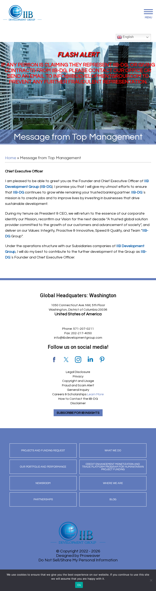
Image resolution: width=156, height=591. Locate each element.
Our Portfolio (43, 466)
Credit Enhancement (113, 467)
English (128, 37)
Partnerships (43, 499)
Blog (112, 499)
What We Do (113, 450)
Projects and (43, 450)
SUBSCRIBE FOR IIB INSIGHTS (78, 412)
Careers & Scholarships (78, 394)
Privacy (78, 376)
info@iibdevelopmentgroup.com (78, 337)
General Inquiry (78, 389)
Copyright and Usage (78, 380)
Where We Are (113, 483)
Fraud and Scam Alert (78, 385)
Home (10, 158)
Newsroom (43, 483)
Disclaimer (78, 403)
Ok (79, 585)
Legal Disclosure (78, 372)
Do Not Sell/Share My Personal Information (78, 560)
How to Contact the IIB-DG (78, 398)
